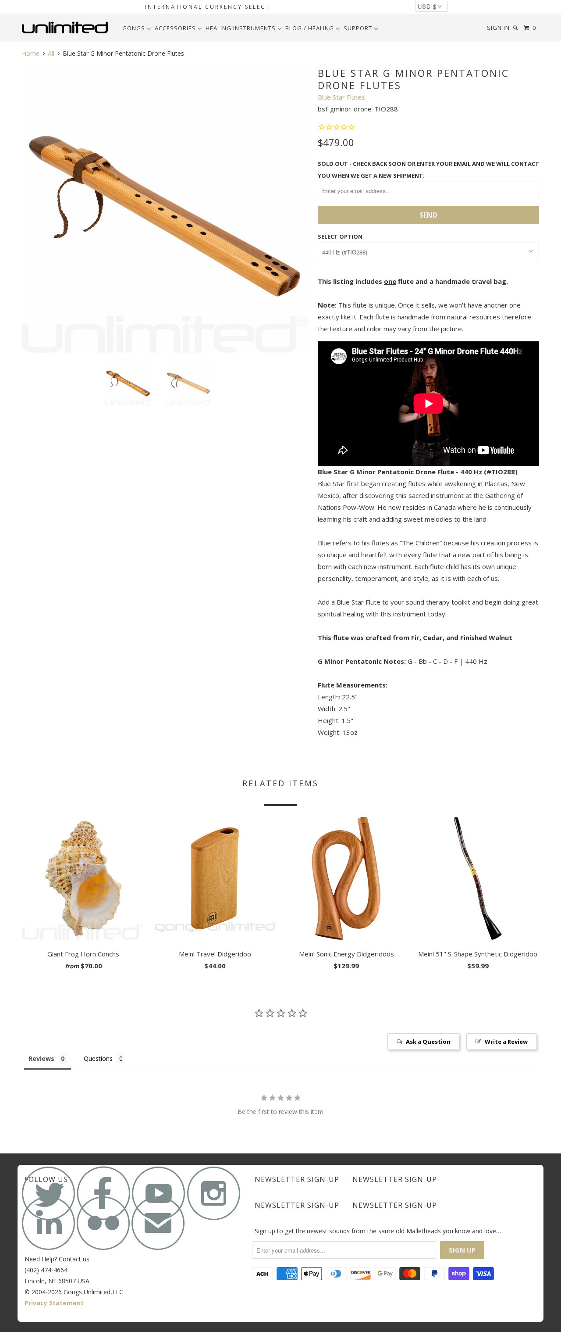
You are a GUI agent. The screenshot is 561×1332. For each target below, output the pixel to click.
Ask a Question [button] (428, 1042)
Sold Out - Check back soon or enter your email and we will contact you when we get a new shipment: (428, 169)
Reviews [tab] (41, 1058)
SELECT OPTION (340, 236)
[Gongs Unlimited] (67, 27)
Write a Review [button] (506, 1042)
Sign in (498, 28)
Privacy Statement (54, 1303)
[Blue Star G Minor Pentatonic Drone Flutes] (165, 209)
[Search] (516, 28)
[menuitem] (137, 28)
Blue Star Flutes (341, 97)
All (51, 53)
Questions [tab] (98, 1058)
